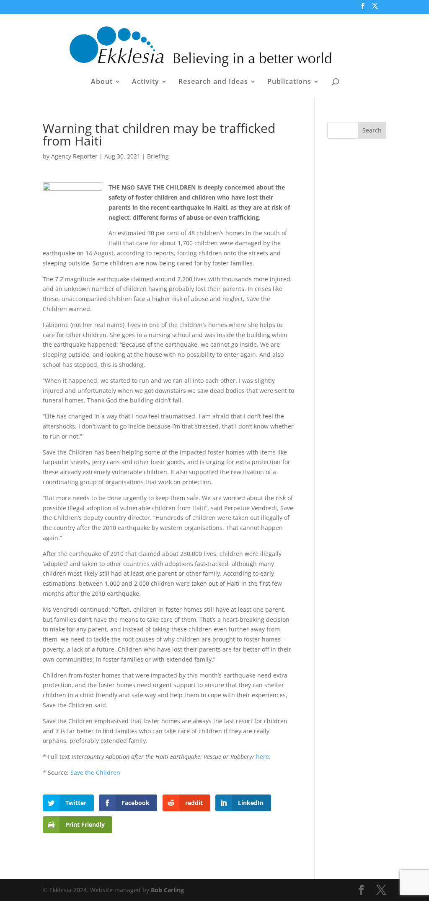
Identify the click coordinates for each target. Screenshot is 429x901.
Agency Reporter (74, 156)
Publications (289, 82)
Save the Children (95, 772)
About (102, 82)
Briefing (158, 156)
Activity (145, 82)
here (262, 757)
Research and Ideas (213, 82)
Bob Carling (167, 890)
